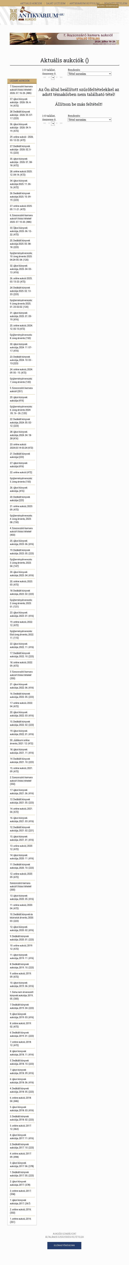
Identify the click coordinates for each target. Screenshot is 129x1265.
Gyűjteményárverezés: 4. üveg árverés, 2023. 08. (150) (21, 519)
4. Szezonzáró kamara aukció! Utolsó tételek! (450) (21, 531)
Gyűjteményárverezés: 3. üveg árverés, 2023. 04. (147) (21, 562)
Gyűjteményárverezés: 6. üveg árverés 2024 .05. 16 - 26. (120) (21, 410)
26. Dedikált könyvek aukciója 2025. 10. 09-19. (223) (20, 196)
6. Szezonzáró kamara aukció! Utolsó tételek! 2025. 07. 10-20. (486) (21, 218)
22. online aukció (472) (21, 472)
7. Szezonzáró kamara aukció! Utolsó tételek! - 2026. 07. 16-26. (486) (21, 89)
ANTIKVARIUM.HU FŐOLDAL (85, 3)
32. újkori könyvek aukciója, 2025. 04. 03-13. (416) (21, 269)
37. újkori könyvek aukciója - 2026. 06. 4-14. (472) (20, 102)
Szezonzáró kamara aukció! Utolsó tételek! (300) (20, 886)
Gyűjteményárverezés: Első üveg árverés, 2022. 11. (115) (22, 634)
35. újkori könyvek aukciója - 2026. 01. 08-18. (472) (21, 162)
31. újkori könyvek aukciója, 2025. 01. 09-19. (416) (21, 316)
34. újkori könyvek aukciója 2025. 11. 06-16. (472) (20, 184)
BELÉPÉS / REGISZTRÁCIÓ (107, 6)
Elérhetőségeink (64, 1245)
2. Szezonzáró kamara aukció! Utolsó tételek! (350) (21, 780)
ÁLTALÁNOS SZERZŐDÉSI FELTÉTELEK (64, 1237)
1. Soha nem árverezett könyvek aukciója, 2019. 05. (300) (21, 995)
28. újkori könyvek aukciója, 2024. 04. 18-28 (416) (21, 435)
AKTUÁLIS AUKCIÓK (31, 3)
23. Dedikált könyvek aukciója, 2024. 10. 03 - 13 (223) (21, 360)
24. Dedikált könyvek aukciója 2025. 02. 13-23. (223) (20, 291)
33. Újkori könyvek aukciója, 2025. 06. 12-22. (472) (21, 231)
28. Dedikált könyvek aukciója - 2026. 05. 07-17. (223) (21, 115)
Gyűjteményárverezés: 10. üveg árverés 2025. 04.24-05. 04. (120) (21, 256)
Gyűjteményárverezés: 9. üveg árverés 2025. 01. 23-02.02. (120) (21, 303)
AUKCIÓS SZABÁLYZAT (64, 1234)
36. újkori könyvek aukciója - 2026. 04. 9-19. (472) (20, 127)
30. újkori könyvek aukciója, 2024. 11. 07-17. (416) (21, 347)
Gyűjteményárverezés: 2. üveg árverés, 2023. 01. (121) (21, 603)
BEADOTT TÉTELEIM (115, 3)
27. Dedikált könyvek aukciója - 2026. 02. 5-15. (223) (20, 149)
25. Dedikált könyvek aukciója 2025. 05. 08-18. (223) (20, 243)
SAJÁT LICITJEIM (56, 3)
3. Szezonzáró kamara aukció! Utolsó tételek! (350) (21, 675)
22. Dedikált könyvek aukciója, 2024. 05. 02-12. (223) (21, 422)
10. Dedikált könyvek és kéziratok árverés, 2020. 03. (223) (22, 917)
